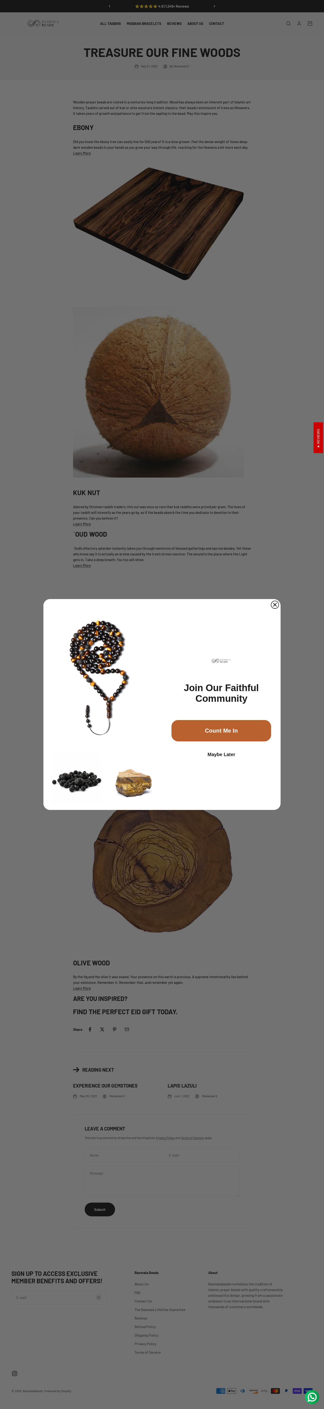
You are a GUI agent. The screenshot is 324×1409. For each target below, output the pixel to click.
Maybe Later (221, 754)
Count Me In (221, 730)
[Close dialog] (275, 605)
